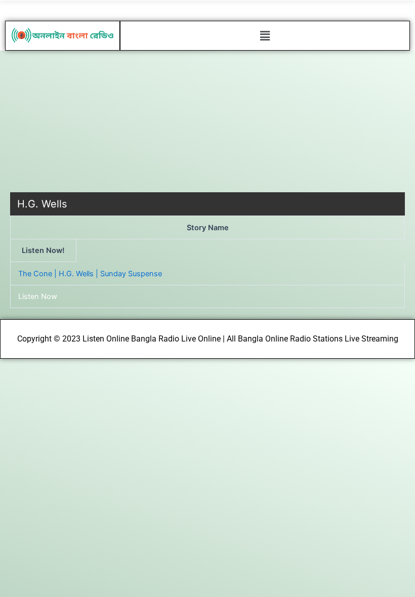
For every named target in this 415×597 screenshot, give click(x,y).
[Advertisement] (207, 121)
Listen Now (37, 296)
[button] (264, 35)
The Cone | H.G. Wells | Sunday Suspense (90, 273)
